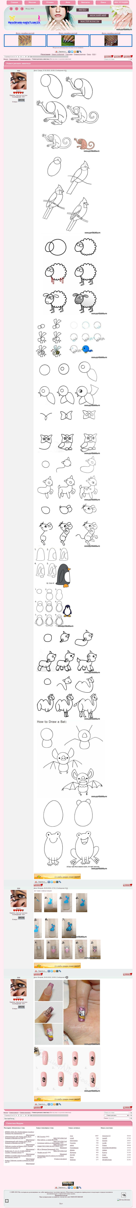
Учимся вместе (13, 59)
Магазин (32, 2)
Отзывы (50, 2)
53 (67, 977)
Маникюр (63, 1148)
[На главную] (24, 24)
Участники (69, 54)
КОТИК (72, 1155)
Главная (14, 2)
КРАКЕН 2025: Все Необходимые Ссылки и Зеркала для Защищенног (19, 1132)
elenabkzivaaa (107, 1159)
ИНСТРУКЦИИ (121, 2)
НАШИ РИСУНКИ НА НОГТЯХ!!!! (48, 1146)
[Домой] (11, 9)
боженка (73, 1159)
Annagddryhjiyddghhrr (109, 1148)
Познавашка (74, 1148)
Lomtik (104, 1143)
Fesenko (73, 1143)
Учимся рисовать (25, 59)
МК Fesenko (41, 1136)
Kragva (104, 1152)
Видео (82, 9)
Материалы (30, 1135)
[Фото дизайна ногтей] (25, 45)
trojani (104, 1155)
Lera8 (72, 1138)
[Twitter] (72, 51)
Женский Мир (98, 15)
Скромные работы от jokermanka (48, 1143)
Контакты (85, 2)
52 (67, 888)
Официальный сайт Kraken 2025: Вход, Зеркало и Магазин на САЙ (18, 1137)
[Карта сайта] (22, 9)
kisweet (104, 1140)
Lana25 (104, 1138)
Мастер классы (89, 21)
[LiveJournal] (80, 51)
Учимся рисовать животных (40, 59)
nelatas (104, 1150)
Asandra (105, 1157)
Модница (73, 1152)
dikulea (72, 1150)
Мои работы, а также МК (45, 1140)
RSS (32, 9)
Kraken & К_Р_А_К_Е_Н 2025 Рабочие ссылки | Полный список (18, 1151)
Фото (68, 2)
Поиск (103, 2)
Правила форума (80, 54)
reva (18, 70)
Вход (28, 9)
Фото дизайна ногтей (25, 33)
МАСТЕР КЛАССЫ (60, 1138)
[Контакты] (17, 9)
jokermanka (74, 1140)
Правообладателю (61, 1195)
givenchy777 (106, 1136)
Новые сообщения (58, 54)
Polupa (104, 1145)
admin (72, 1145)
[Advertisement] (68, 1178)
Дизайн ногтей (42, 1152)
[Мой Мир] (77, 51)
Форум (6, 59)
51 (66, 70)
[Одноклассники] (75, 51)
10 (28, 56)
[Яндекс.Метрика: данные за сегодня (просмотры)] (123, 1200)
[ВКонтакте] (69, 51)
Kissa (72, 1157)
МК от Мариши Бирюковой (46, 1149)
